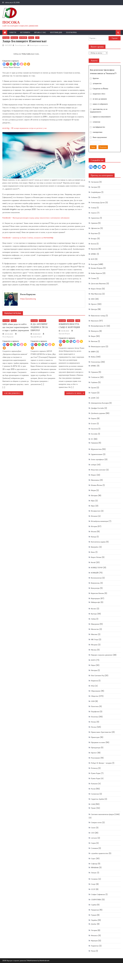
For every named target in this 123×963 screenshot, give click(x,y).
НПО (93, 299)
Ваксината (14, 38)
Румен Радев (95, 778)
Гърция (93, 392)
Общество (94, 696)
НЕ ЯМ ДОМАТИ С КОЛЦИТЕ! (14, 393)
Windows (94, 867)
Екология (94, 429)
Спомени (94, 879)
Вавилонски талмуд (98, 315)
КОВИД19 (23, 38)
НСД (92, 686)
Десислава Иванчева (98, 283)
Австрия (94, 187)
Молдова (94, 644)
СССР (93, 889)
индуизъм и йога (99, 94)
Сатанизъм (95, 794)
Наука (93, 665)
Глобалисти (95, 377)
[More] (28, 64)
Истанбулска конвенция (99, 521)
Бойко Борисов (96, 273)
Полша (93, 722)
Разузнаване (95, 758)
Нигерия (94, 670)
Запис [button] (93, 147)
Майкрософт (95, 602)
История (94, 526)
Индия (93, 490)
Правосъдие (95, 737)
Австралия (95, 182)
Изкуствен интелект (98, 470)
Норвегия (94, 680)
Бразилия (94, 249)
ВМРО (93, 351)
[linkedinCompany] (95, 167)
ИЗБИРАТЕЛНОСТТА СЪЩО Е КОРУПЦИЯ (69, 326)
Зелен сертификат (97, 459)
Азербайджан (96, 192)
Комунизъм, (95, 583)
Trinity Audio (26, 54)
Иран (93, 506)
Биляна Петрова (97, 268)
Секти (93, 827)
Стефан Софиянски (98, 894)
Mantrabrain (44, 960)
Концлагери (95, 588)
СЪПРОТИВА (96, 899)
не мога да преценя (100, 99)
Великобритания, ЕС (98, 326)
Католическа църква (98, 542)
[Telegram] (18, 64)
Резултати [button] (103, 147)
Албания (94, 197)
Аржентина (95, 218)
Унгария (94, 930)
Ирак (93, 500)
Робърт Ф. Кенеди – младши (101, 763)
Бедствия (94, 233)
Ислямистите (95, 511)
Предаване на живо (98, 742)
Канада (93, 536)
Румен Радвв (95, 773)
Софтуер (94, 863)
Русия (93, 789)
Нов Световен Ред (97, 675)
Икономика (95, 480)
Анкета (93, 213)
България (6, 38)
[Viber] (14, 64)
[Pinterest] (7, 64)
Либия (93, 619)
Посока (11, 22)
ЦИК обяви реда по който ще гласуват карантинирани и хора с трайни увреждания (16, 327)
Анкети (12, 32)
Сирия (93, 843)
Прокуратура (95, 747)
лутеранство (97, 83)
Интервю (94, 495)
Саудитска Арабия (97, 799)
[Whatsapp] (11, 64)
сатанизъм (96, 122)
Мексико (94, 634)
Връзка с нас (40, 32)
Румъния (94, 783)
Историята (25, 32)
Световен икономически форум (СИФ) (105, 814)
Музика (94, 650)
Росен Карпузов (20, 45)
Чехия (93, 951)
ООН (93, 701)
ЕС (92, 439)
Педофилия (95, 711)
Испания (94, 516)
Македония (95, 624)
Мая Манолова (96, 294)
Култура (94, 614)
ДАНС (93, 398)
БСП (92, 259)
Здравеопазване (96, 454)
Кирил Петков (96, 288)
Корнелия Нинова (97, 593)
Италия (93, 531)
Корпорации (95, 598)
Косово (93, 608)
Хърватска (94, 946)
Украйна (94, 920)
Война (93, 357)
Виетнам (94, 341)
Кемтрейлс (95, 547)
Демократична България (100, 403)
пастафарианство (99, 127)
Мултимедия (56, 32)
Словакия (94, 848)
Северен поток (96, 822)
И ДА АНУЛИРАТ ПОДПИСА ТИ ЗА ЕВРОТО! (39, 327)
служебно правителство (99, 853)
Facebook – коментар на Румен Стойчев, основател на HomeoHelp (27, 238)
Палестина (95, 706)
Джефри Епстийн (97, 408)
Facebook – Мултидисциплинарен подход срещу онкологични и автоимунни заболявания (35, 218)
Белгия (93, 243)
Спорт (93, 884)
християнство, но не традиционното (98, 110)
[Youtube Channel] (104, 167)
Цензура (94, 309)
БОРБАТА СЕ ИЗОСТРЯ (75, 393)
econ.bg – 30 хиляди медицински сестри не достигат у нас (24, 128)
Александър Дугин (98, 202)
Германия (94, 372)
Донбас (93, 924)
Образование (95, 691)
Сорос (93, 858)
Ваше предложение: (100, 137)
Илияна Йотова (96, 485)
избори (93, 464)
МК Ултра (94, 639)
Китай (93, 562)
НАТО (93, 660)
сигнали (94, 838)
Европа (93, 418)
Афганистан (95, 228)
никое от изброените (100, 104)
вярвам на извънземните (102, 116)
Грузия (93, 387)
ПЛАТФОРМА (71, 32)
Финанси (94, 935)
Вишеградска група (98, 346)
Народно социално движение (101, 655)
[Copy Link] (25, 64)
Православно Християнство (101, 732)
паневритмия (97, 132)
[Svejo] (21, 64)
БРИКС (93, 254)
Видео (93, 336)
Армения (94, 223)
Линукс (94, 872)
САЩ (77, 321)
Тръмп (93, 808)
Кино (93, 552)
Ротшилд (94, 768)
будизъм (96, 78)
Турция (93, 915)
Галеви (93, 278)
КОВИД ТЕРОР (97, 567)
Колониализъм (96, 578)
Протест (94, 304)
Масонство (95, 629)
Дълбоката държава (98, 413)
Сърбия (93, 905)
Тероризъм (95, 910)
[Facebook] (4, 64)
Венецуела (95, 331)
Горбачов (94, 382)
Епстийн (94, 434)
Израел (93, 475)
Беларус (94, 238)
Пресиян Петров (36, 337)
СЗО (37, 38)
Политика (42, 321)
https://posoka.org (28, 299)
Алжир (93, 207)
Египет (93, 423)
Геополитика (95, 362)
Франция (94, 940)
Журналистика (96, 449)
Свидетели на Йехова (100, 88)
